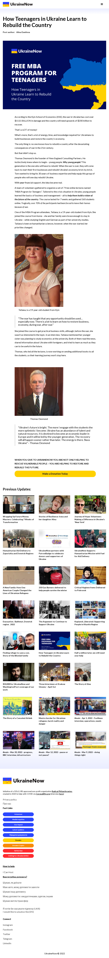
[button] (102, 4)
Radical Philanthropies (62, 791)
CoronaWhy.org (43, 794)
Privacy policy (10, 799)
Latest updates (18, 830)
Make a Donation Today (55, 473)
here (61, 794)
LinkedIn (7, 943)
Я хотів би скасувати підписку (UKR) (21, 908)
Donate (18, 840)
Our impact (18, 825)
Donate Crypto (18, 845)
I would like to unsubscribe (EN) (18, 911)
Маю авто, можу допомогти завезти (21, 887)
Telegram (7, 938)
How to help (9, 866)
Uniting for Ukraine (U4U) (18, 856)
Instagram (8, 925)
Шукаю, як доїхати (12, 882)
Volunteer (18, 814)
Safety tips (18, 851)
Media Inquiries (18, 819)
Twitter (6, 934)
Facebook (8, 929)
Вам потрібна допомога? (15, 877)
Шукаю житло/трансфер (15, 900)
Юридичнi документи (18, 835)
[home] (18, 4)
